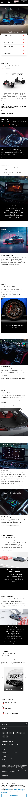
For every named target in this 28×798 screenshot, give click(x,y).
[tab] (3, 69)
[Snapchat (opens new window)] (7, 736)
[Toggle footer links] (26, 724)
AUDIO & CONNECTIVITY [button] (10, 46)
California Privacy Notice (18, 789)
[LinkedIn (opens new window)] (13, 733)
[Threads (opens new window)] (20, 733)
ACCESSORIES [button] (7, 53)
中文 (17, 744)
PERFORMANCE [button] (8, 35)
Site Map (4, 761)
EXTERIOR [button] (6, 39)
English (4, 744)
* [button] (5, 479)
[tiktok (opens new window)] (17, 733)
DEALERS (24, 1)
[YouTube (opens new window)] (10, 733)
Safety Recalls (5, 749)
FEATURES (15, 5)
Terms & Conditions (18, 758)
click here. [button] (14, 771)
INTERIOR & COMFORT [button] (9, 42)
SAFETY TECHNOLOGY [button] (9, 50)
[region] (14, 788)
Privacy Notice (8, 789)
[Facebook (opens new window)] (7, 733)
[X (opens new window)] (3, 736)
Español (11, 744)
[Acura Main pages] (9, 2)
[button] (1, 190)
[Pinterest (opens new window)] (24, 733)
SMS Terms (17, 752)
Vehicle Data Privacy (18, 749)
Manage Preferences (14, 795)
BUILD (24, 5)
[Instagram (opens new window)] (3, 733)
